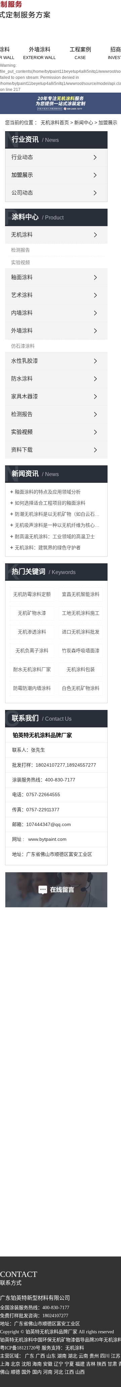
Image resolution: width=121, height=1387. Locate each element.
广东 (29, 1355)
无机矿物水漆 (32, 613)
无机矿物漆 (63, 1339)
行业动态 (22, 157)
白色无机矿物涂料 (80, 688)
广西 (40, 1355)
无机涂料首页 (55, 122)
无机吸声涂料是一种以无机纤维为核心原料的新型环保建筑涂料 (59, 525)
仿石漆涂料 (23, 346)
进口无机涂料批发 (80, 631)
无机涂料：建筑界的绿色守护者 (48, 547)
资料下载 (22, 450)
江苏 (115, 1355)
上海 (4, 1364)
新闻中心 (83, 122)
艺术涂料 (22, 295)
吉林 (90, 1364)
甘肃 (112, 1364)
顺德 (15, 1372)
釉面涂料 (22, 277)
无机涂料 (22, 235)
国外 (26, 1372)
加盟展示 (107, 122)
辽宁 (58, 1364)
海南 (37, 1364)
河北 (58, 1372)
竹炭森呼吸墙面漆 (80, 650)
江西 (69, 1372)
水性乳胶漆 (24, 361)
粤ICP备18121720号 (20, 1347)
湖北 (72, 1355)
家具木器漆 (24, 396)
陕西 (101, 1364)
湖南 (62, 1355)
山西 (80, 1372)
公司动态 (22, 193)
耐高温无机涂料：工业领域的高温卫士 (55, 536)
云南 (83, 1355)
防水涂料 (22, 378)
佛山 (4, 1372)
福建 (80, 1364)
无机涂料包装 (81, 669)
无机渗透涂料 (32, 631)
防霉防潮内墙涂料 (32, 688)
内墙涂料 (22, 313)
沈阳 (26, 1364)
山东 (51, 1355)
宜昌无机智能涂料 (80, 594)
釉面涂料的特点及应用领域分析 (48, 492)
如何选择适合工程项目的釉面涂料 (50, 503)
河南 (47, 1372)
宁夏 (69, 1364)
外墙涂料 (39, 53)
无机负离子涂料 (31, 650)
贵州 (94, 1355)
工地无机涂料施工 (80, 613)
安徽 (47, 1364)
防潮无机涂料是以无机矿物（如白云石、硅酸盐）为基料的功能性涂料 (59, 514)
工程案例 (80, 53)
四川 (105, 1355)
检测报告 (20, 250)
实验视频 (20, 262)
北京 (15, 1364)
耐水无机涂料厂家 (32, 669)
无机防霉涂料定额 (32, 594)
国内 (37, 1372)
